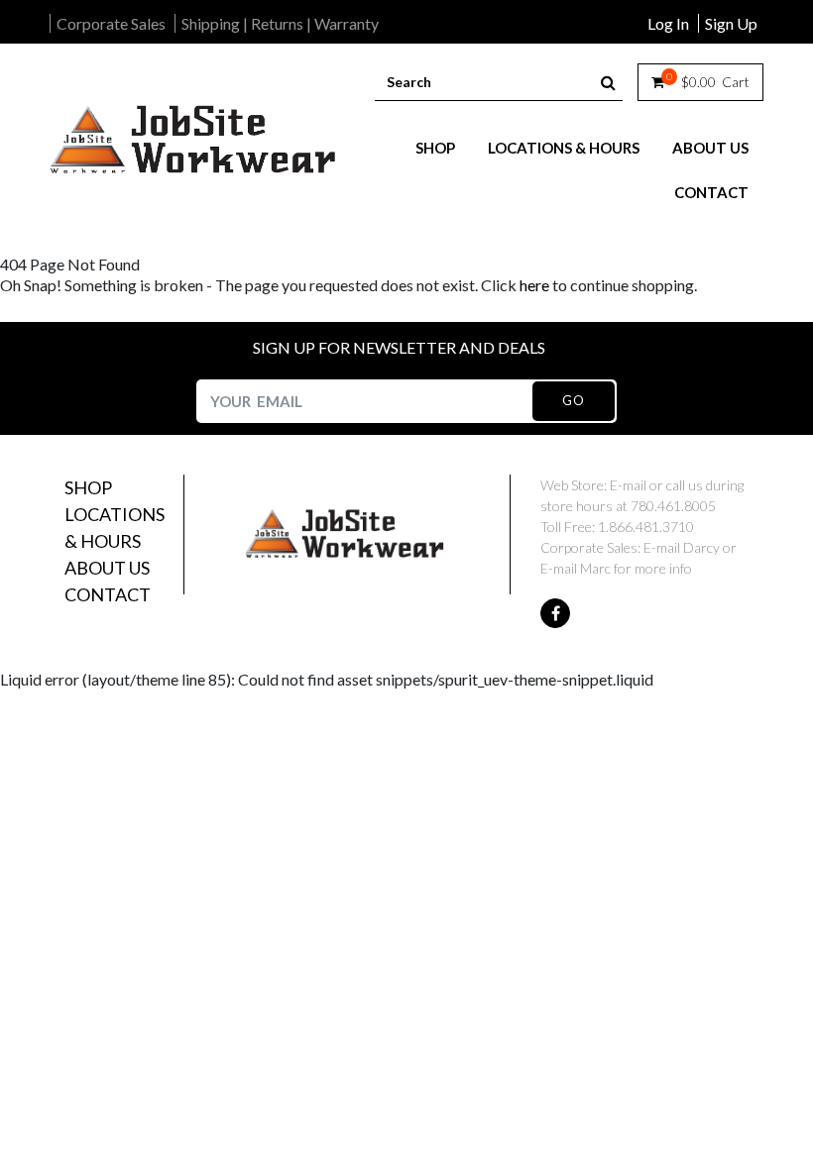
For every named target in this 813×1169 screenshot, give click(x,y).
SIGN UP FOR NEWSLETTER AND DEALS (399, 347)
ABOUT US (710, 148)
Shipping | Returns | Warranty (280, 23)
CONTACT (711, 192)
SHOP (435, 148)
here (534, 284)
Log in (668, 23)
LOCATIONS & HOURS (563, 148)
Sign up (731, 23)
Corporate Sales (111, 23)
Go (573, 400)
